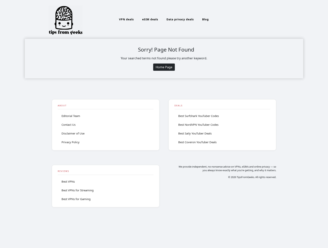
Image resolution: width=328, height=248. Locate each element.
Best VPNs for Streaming (78, 190)
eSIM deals (150, 19)
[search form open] (290, 19)
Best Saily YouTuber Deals (195, 133)
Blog (205, 19)
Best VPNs (68, 181)
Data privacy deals (180, 19)
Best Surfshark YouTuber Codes (198, 116)
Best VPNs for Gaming (76, 199)
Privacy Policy (71, 142)
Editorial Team (71, 116)
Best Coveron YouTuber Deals (197, 142)
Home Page (164, 67)
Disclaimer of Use (73, 133)
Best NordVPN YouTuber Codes (198, 124)
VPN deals (126, 19)
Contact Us (69, 124)
